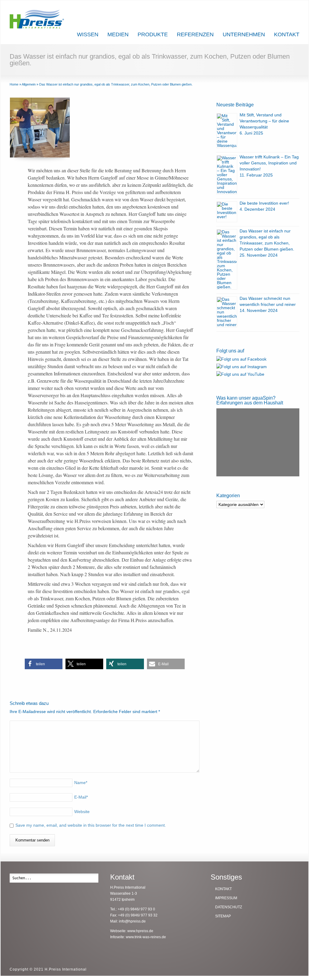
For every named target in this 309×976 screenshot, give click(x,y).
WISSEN (87, 34)
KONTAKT (286, 34)
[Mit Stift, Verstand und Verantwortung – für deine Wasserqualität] (226, 130)
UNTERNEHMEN (244, 34)
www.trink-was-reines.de (146, 937)
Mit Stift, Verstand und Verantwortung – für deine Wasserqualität (264, 120)
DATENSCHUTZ (228, 907)
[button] (43, 664)
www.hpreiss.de (140, 931)
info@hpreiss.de (132, 921)
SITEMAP (223, 916)
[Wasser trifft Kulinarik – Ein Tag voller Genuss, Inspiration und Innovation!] (226, 174)
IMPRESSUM (226, 898)
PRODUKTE (153, 34)
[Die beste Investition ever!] (226, 211)
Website (82, 811)
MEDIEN (118, 34)
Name (80, 782)
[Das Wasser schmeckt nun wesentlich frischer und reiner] (226, 312)
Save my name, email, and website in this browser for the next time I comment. (90, 825)
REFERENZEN (195, 34)
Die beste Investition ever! (264, 203)
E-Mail (81, 797)
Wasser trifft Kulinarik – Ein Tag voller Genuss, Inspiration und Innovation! (269, 162)
